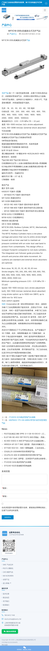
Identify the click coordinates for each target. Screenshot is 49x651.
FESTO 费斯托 (8, 568)
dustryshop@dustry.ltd (12, 619)
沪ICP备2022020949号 (10, 642)
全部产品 (6, 579)
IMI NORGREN (8, 576)
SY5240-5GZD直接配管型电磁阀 (17, 466)
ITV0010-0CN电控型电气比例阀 (22, 417)
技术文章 (6, 594)
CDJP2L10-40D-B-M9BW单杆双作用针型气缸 (23, 455)
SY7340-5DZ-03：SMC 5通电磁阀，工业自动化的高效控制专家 (25, 448)
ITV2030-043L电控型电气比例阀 (17, 462)
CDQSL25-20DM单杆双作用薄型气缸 (19, 451)
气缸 (28, 40)
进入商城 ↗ (7, 583)
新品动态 (6, 597)
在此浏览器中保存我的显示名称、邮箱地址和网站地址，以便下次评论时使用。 (24, 509)
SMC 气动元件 (8, 565)
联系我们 (6, 605)
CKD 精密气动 (8, 572)
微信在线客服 (11, 631)
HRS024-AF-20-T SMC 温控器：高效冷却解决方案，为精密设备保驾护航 (25, 444)
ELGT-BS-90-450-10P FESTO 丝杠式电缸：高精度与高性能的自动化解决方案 (25, 437)
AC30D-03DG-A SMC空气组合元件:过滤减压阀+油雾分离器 (25, 441)
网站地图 (5, 645)
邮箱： (5, 496)
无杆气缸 (5, 93)
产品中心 (13, 34)
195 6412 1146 (9, 615)
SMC (4, 304)
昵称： (5, 488)
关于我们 (6, 601)
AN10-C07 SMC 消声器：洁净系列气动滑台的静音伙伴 (25, 458)
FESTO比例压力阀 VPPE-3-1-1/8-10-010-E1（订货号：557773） (25, 434)
